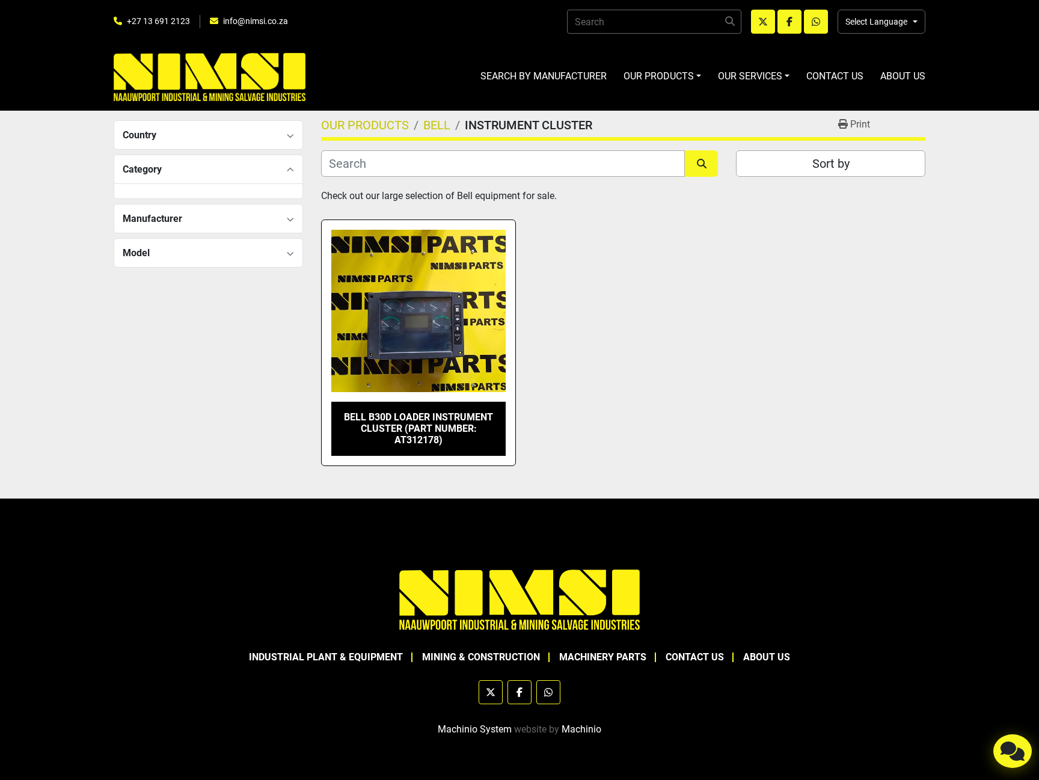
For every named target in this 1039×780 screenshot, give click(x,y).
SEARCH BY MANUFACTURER (543, 76)
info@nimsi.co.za (255, 21)
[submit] (729, 22)
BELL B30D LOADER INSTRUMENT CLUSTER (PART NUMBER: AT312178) (418, 428)
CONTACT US (834, 76)
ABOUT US (902, 76)
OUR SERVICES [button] (750, 76)
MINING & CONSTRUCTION (481, 657)
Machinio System (475, 729)
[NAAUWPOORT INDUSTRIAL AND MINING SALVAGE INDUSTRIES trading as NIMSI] (519, 598)
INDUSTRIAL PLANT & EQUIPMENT (326, 657)
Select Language (876, 21)
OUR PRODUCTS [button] (659, 76)
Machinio (581, 729)
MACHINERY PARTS (602, 657)
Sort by (831, 163)
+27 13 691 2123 (158, 21)
